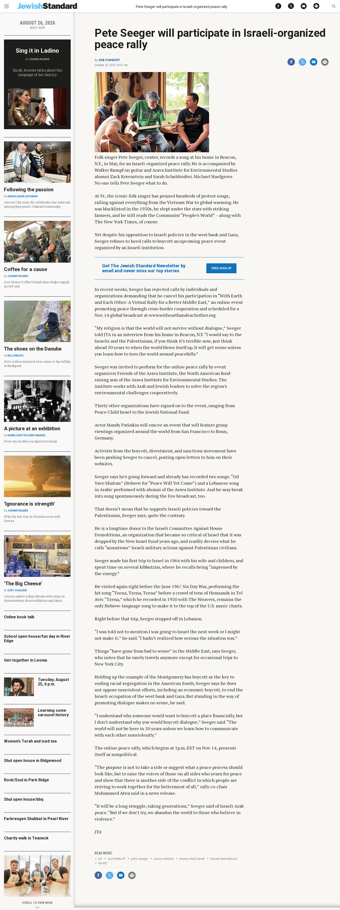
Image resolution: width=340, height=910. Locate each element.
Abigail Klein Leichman (22, 196)
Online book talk (19, 617)
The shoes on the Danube (32, 349)
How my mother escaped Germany (30, 441)
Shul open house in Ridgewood (32, 760)
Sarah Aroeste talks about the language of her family (37, 72)
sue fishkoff (116, 859)
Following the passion (29, 190)
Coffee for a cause (25, 269)
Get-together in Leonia (25, 660)
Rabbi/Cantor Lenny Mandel (26, 435)
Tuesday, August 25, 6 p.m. (53, 681)
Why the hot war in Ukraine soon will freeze (32, 518)
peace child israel (192, 859)
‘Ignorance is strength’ (29, 504)
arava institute (164, 859)
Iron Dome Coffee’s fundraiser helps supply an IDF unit (37, 284)
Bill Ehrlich (15, 355)
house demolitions (223, 859)
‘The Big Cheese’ (23, 584)
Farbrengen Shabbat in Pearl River (36, 818)
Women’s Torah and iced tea (30, 741)
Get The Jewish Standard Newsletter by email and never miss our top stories (143, 268)
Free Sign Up (221, 268)
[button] (333, 6)
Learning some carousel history (53, 712)
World (102, 863)
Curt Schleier (17, 590)
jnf (100, 859)
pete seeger (139, 859)
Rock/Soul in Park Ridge (26, 780)
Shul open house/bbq (23, 799)
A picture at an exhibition (32, 429)
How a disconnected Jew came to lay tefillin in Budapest (37, 363)
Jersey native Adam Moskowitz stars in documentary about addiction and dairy (34, 598)
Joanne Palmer (39, 59)
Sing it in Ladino (37, 50)
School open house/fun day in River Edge (37, 638)
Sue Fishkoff (109, 60)
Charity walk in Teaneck (26, 838)
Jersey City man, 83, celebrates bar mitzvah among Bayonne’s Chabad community (37, 204)
